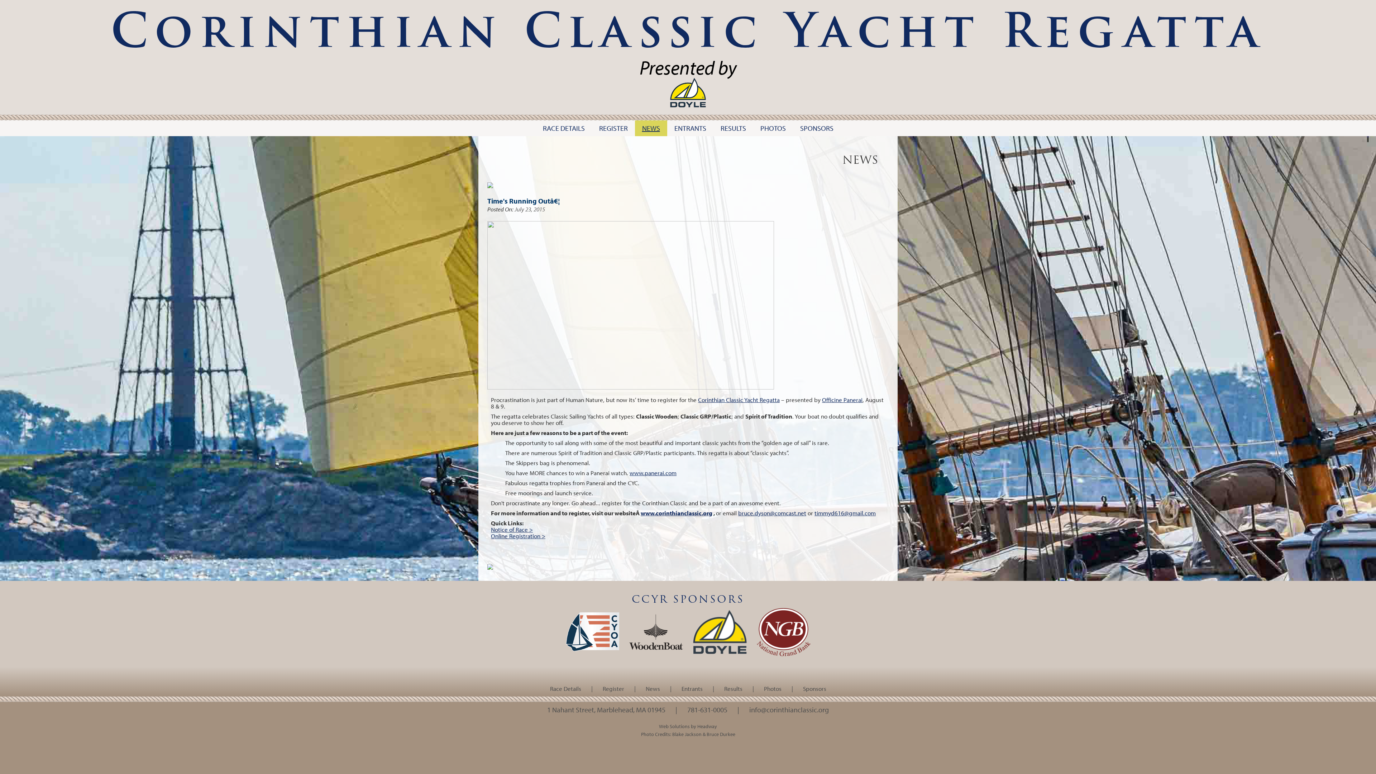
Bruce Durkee (721, 734)
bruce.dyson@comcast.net (772, 513)
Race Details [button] (564, 128)
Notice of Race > (512, 529)
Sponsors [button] (816, 128)
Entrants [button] (690, 128)
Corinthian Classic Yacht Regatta (739, 399)
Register (613, 688)
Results (733, 688)
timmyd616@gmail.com (845, 513)
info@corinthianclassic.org (789, 709)
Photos (773, 688)
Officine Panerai (842, 399)
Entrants (692, 688)
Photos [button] (773, 128)
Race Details (565, 688)
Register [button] (613, 128)
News (653, 688)
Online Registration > (518, 536)
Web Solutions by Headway (688, 726)
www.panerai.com (653, 473)
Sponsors (814, 688)
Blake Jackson (687, 734)
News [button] (651, 128)
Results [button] (733, 128)
